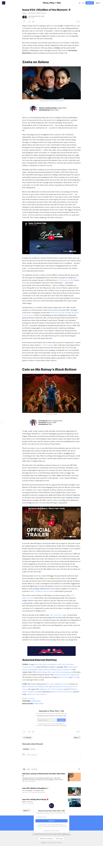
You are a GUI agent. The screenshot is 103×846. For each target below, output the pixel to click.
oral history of (57, 686)
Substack (43, 842)
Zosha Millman (32, 16)
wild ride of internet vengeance (66, 675)
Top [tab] (24, 769)
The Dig (75, 677)
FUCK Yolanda (48, 345)
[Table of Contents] (2, 423)
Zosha (24, 698)
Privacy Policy (63, 826)
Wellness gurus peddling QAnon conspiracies (54, 669)
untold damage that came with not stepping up (53, 672)
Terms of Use (59, 824)
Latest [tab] (28, 769)
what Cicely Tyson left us (62, 692)
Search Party (64, 677)
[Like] (23, 784)
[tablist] (29, 749)
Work (66, 684)
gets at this (68, 280)
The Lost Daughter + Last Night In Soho (33, 790)
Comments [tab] (26, 749)
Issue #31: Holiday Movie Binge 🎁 (35, 799)
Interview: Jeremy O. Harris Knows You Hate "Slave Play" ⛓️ (43, 775)
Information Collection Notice (51, 826)
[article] (51, 778)
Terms (59, 834)
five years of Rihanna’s (55, 684)
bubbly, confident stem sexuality (41, 591)
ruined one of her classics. (37, 694)
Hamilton (61, 280)
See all (25, 810)
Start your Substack (47, 838)
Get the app (59, 838)
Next (75, 737)
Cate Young (41, 16)
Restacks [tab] (32, 749)
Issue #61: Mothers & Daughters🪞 (35, 788)
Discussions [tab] (35, 769)
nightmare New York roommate (52, 689)
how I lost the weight (58, 615)
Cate (30, 698)
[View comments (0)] (29, 21)
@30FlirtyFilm (35, 701)
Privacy (55, 834)
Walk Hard (54, 313)
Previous (28, 737)
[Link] (20, 62)
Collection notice (66, 834)
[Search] (79, 2)
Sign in (98, 3)
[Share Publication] (83, 2)
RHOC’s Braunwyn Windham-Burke (35, 686)
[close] (67, 803)
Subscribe (90, 3)
